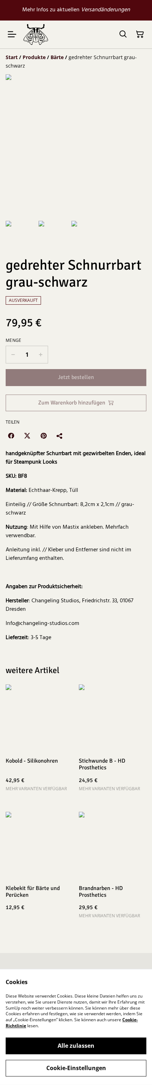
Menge (14, 340)
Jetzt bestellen (76, 377)
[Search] (123, 34)
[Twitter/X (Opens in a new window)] (27, 435)
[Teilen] (59, 435)
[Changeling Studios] (35, 34)
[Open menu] (12, 34)
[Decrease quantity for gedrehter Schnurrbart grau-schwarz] (13, 354)
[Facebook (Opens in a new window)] (11, 435)
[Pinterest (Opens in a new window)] (43, 435)
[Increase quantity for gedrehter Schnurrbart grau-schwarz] (41, 354)
